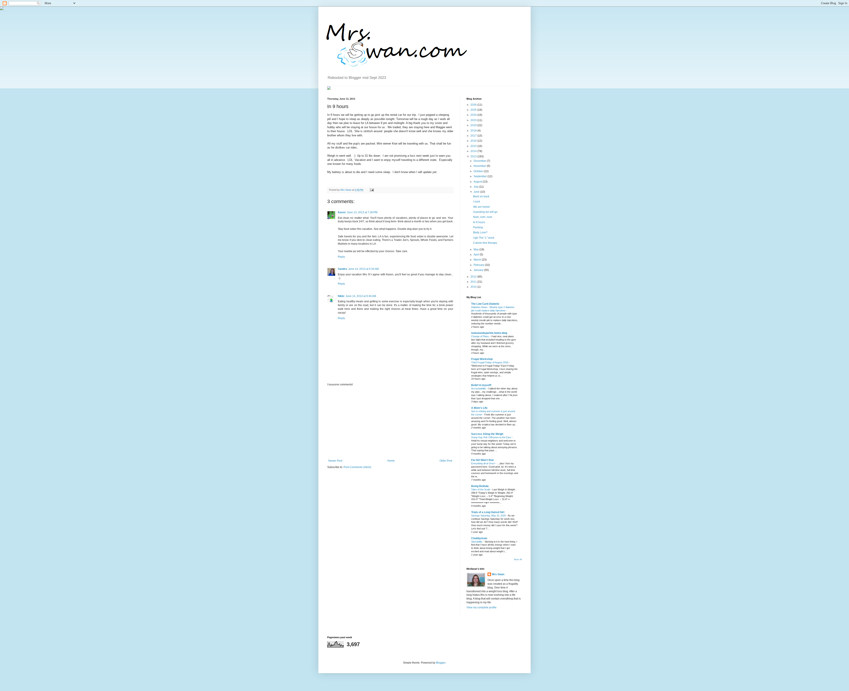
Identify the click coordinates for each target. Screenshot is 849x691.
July (476, 186)
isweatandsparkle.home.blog (489, 333)
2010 (473, 286)
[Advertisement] (390, 423)
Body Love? (480, 232)
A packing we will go (485, 211)
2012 (473, 276)
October (479, 171)
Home (391, 460)
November (480, 166)
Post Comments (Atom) (357, 467)
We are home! (481, 206)
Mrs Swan (346, 189)
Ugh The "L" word (483, 237)
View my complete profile (482, 607)
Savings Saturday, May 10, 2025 (489, 515)
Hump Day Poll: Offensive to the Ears (491, 437)
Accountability (479, 388)
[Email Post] (371, 189)
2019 (473, 125)
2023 (473, 120)
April (477, 254)
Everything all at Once (483, 463)
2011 (473, 281)
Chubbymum (479, 538)
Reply (341, 256)
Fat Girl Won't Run (482, 460)
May (476, 249)
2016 (473, 140)
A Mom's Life (479, 407)
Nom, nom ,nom (482, 217)
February (479, 265)
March (478, 259)
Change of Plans (480, 336)
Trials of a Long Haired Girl (487, 512)
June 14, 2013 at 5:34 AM (363, 268)
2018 (473, 130)
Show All (518, 559)
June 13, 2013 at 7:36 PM (362, 212)
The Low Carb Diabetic (485, 303)
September (481, 176)
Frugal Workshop (482, 359)
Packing (478, 227)
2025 (473, 109)
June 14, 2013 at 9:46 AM (361, 296)
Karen (342, 212)
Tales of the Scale (481, 489)
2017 (473, 135)
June (477, 191)
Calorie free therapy (485, 242)
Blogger (440, 662)
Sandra (342, 268)
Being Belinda (480, 486)
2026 (473, 104)
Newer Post (335, 460)
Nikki (341, 296)
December (480, 160)
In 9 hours (479, 222)
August (478, 181)
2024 (473, 114)
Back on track (481, 196)
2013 (473, 156)
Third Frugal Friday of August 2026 (490, 362)
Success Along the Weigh (487, 434)
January (479, 270)
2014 (473, 151)
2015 (473, 146)
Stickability (477, 541)
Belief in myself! (481, 385)
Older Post (446, 460)
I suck (476, 201)
